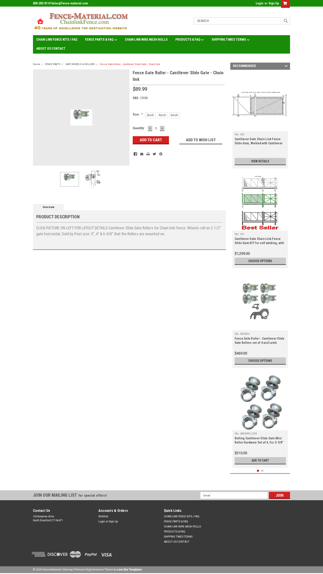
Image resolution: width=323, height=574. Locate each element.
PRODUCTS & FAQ (188, 40)
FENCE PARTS (53, 64)
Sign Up (274, 3)
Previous (37, 117)
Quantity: (139, 128)
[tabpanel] (260, 120)
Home (36, 64)
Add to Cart (260, 460)
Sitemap (68, 569)
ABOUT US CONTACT (50, 49)
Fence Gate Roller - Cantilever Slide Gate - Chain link (130, 64)
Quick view (260, 127)
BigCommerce (95, 569)
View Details (260, 161)
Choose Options (260, 261)
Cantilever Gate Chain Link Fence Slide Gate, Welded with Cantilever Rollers (259, 143)
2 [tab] (262, 471)
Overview (48, 207)
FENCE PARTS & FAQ (99, 40)
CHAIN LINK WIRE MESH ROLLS (146, 40)
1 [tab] (258, 471)
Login (259, 3)
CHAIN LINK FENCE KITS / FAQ (56, 40)
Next (125, 117)
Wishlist (103, 516)
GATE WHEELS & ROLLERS (80, 64)
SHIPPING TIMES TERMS (229, 40)
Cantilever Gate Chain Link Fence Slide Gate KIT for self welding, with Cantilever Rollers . (259, 243)
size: (138, 114)
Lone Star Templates (129, 569)
